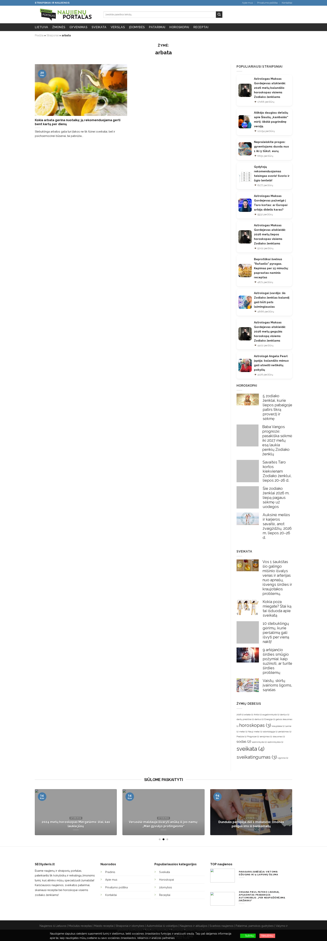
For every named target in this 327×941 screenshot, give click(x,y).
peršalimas (284, 731)
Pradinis (110, 872)
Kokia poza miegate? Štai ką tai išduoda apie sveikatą (277, 608)
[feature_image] (248, 399)
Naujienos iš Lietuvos (53, 925)
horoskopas (255, 725)
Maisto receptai (104, 925)
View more (182, 937)
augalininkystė (270, 714)
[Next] (293, 814)
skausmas (279, 736)
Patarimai (157, 27)
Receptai (201, 27)
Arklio (258, 714)
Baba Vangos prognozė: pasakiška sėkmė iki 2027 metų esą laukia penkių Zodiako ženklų (277, 440)
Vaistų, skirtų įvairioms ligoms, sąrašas (277, 685)
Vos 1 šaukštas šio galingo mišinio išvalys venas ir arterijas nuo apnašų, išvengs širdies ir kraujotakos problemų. (277, 577)
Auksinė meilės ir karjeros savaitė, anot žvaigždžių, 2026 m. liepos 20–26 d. (277, 526)
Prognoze (253, 736)
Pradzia (241, 736)
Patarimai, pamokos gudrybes (255, 925)
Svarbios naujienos (221, 925)
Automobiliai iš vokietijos (162, 925)
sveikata (250, 748)
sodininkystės (275, 742)
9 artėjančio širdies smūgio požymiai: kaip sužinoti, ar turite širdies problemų (277, 661)
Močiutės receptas (80, 925)
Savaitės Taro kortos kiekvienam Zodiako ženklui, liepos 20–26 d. (277, 471)
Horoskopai (179, 27)
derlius (259, 719)
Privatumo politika (267, 2)
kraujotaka (278, 726)
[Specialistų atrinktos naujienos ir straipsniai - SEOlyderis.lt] (66, 14)
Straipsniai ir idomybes (130, 925)
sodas (244, 741)
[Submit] (219, 14)
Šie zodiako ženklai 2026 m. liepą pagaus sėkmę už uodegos (276, 497)
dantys (284, 714)
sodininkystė (259, 742)
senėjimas (266, 736)
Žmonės (58, 27)
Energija (269, 719)
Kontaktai (287, 2)
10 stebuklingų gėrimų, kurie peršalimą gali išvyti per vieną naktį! (276, 632)
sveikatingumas (257, 757)
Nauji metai (255, 731)
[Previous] (34, 814)
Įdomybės (137, 27)
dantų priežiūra (245, 719)
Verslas (118, 27)
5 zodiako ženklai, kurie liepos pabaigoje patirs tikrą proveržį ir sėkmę (277, 407)
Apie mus (247, 2)
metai (243, 731)
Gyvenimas (78, 27)
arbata (248, 714)
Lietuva (41, 27)
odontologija (270, 731)
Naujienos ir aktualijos (193, 925)
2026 (240, 714)
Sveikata (99, 27)
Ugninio (283, 758)
